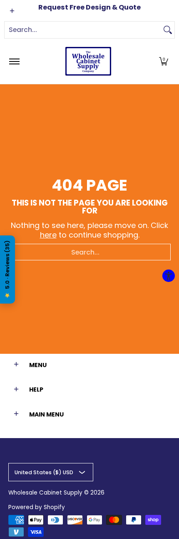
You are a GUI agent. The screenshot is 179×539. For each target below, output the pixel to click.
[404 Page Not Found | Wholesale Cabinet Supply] (88, 61)
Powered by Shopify (36, 507)
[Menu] (14, 61)
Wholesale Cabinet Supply (45, 493)
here (48, 235)
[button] (164, 61)
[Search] (167, 30)
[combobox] (83, 30)
